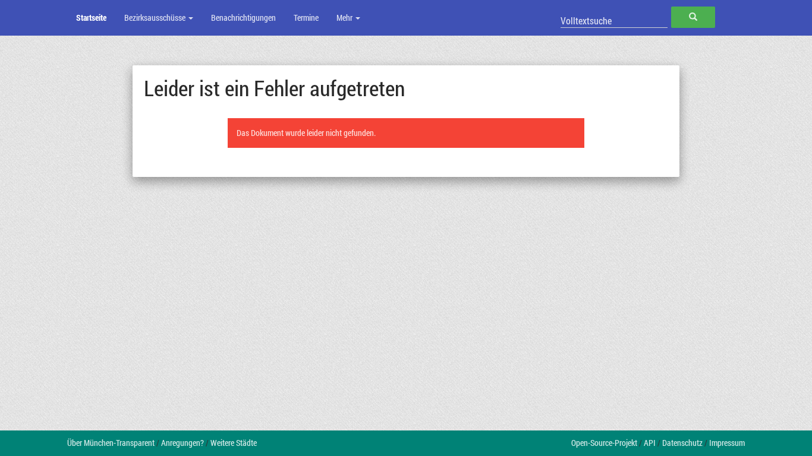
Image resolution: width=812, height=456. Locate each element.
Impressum (727, 442)
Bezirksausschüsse (155, 17)
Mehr (345, 17)
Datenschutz (682, 442)
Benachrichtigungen (243, 17)
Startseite (91, 17)
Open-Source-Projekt (604, 442)
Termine (306, 17)
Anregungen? (182, 442)
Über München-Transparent (111, 442)
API (650, 442)
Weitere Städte (233, 442)
